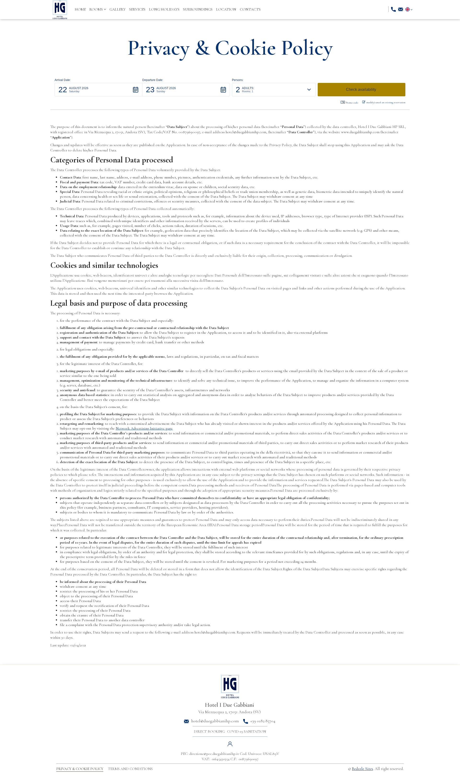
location (226, 9)
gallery (117, 9)
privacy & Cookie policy (79, 769)
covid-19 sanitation (246, 731)
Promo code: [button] (352, 102)
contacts (250, 9)
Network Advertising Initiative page (144, 428)
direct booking (209, 731)
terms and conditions (130, 769)
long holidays (164, 9)
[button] (98, 9)
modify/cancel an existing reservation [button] (385, 102)
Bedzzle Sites (362, 768)
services (137, 9)
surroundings (198, 9)
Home (80, 9)
